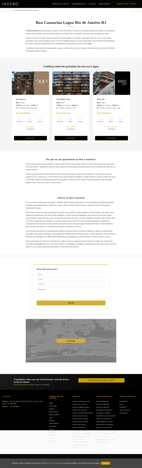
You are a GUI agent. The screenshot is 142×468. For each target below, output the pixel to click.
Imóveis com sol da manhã (81, 442)
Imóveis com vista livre (80, 410)
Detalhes (30, 138)
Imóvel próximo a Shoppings (104, 424)
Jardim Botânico (54, 423)
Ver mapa (71, 341)
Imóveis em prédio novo (80, 439)
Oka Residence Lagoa (63, 99)
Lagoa (51, 417)
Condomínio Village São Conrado (106, 433)
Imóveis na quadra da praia (81, 407)
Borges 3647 (101, 99)
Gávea (51, 438)
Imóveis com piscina (79, 427)
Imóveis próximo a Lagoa (80, 419)
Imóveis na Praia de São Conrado (83, 413)
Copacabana (53, 426)
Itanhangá (52, 441)
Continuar (105, 463)
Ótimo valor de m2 (101, 436)
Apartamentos (124, 401)
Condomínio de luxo (102, 442)
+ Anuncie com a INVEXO (125, 4)
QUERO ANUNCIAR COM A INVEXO (101, 380)
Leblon (51, 403)
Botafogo (51, 420)
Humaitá (51, 429)
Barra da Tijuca (53, 412)
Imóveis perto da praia (79, 424)
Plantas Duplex (100, 430)
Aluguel (92, 4)
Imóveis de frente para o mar (81, 401)
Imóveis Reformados (102, 401)
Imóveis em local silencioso (81, 430)
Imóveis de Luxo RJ (60, 4)
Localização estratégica (103, 413)
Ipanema (51, 409)
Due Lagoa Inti (20, 99)
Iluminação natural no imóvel (104, 439)
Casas (121, 404)
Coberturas (123, 407)
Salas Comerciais (125, 410)
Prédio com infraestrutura (103, 419)
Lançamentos (124, 413)
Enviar (71, 303)
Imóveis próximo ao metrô (80, 421)
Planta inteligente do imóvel (104, 421)
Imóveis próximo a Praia (80, 416)
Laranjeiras (52, 435)
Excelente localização (102, 404)
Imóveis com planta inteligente (82, 433)
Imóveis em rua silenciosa (104, 427)
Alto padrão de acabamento (104, 410)
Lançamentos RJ (79, 4)
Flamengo (52, 432)
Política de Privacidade (54, 463)
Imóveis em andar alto (102, 407)
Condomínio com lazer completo (105, 416)
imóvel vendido (22, 384)
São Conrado (53, 406)
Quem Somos (104, 4)
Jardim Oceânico (54, 414)
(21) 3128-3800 (14, 406)
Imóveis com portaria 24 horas (82, 436)
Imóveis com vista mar (79, 404)
